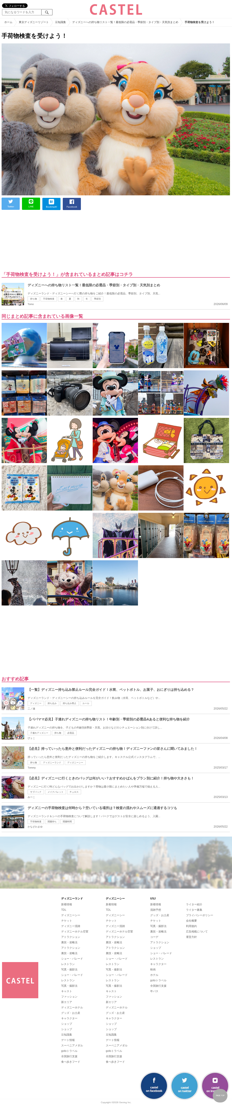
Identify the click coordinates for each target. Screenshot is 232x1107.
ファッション (69, 996)
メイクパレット (55, 792)
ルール (85, 703)
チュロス (74, 792)
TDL (63, 909)
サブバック (35, 792)
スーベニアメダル (72, 1045)
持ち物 (33, 299)
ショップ (66, 1023)
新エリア (66, 1002)
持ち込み (52, 703)
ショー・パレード (72, 958)
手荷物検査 (48, 299)
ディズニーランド (52, 762)
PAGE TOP (220, 1096)
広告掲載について (197, 931)
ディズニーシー (75, 762)
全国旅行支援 (69, 1056)
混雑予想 (155, 909)
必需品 (70, 733)
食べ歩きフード (70, 1061)
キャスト (66, 991)
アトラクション (70, 937)
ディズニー (35, 703)
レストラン (68, 964)
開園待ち (52, 821)
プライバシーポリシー (199, 915)
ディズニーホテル (72, 1007)
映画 (153, 969)
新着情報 (66, 904)
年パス (154, 991)
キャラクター (69, 1018)
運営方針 (191, 937)
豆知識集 (66, 1034)
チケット (66, 920)
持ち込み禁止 (69, 703)
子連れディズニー (39, 733)
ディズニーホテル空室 (74, 931)
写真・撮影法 (69, 969)
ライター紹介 (194, 904)
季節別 (97, 299)
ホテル (154, 975)
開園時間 (67, 821)
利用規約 (191, 926)
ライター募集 (194, 909)
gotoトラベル (69, 1051)
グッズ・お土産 (70, 1013)
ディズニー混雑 (70, 926)
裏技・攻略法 (69, 942)
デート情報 (68, 1040)
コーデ (154, 937)
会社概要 (191, 920)
